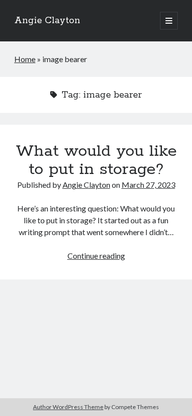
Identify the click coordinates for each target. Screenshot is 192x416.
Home (24, 59)
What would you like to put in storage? (96, 160)
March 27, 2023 (148, 184)
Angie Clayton (47, 21)
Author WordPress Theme (68, 407)
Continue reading (96, 255)
